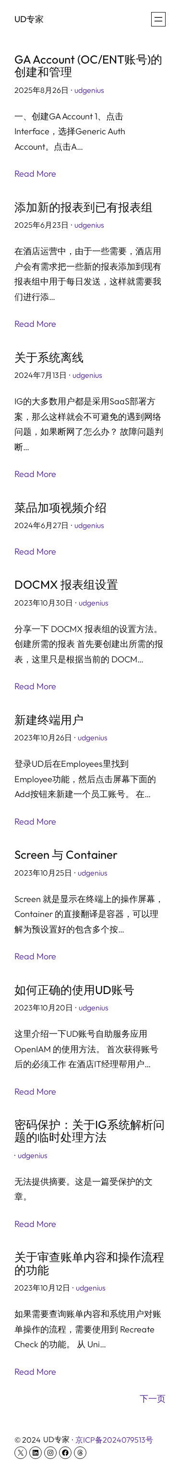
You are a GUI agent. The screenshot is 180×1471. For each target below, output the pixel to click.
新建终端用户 (49, 719)
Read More (35, 173)
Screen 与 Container (66, 854)
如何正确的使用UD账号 (74, 989)
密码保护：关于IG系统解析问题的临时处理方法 (89, 1131)
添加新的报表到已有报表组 (83, 207)
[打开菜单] (158, 19)
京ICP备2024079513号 (114, 1440)
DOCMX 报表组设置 (66, 584)
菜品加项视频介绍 (60, 507)
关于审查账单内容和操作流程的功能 (89, 1263)
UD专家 (29, 19)
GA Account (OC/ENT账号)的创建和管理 (88, 65)
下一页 (153, 1398)
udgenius (89, 90)
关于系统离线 (49, 357)
